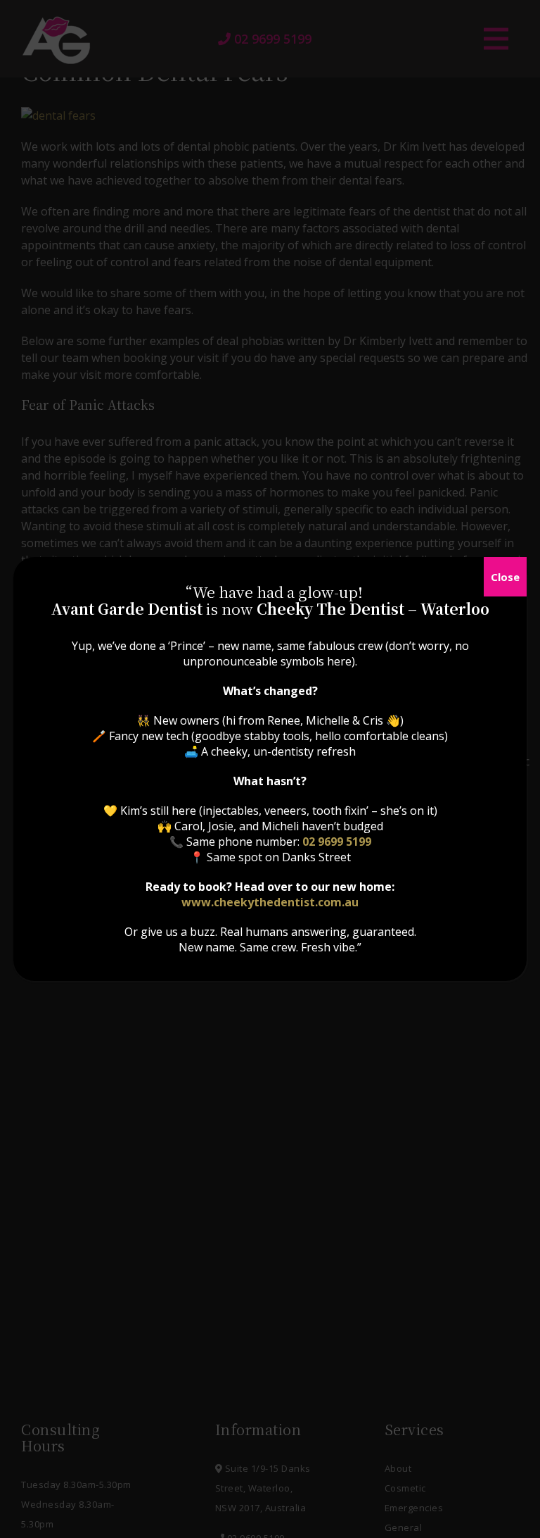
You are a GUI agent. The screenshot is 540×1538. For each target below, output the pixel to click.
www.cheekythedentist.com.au (270, 902)
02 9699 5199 (336, 841)
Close (505, 577)
